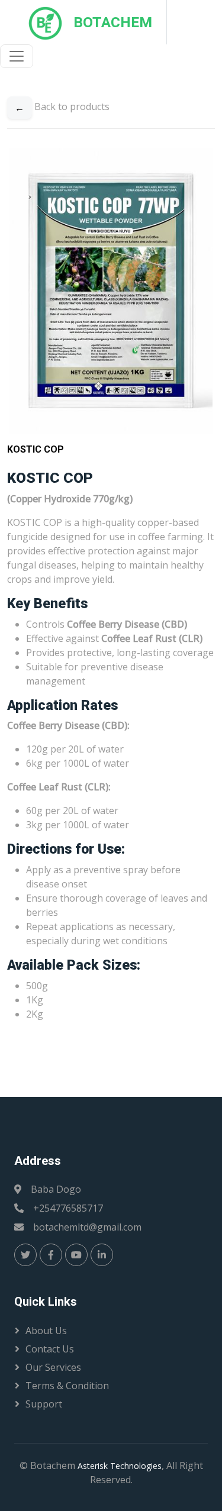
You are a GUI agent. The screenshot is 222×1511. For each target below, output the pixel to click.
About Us (46, 1330)
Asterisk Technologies (120, 1465)
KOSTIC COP (35, 449)
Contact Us (49, 1348)
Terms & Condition (67, 1385)
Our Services (53, 1367)
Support (43, 1403)
